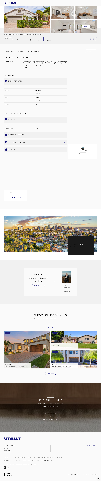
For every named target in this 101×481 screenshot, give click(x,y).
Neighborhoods (56, 3)
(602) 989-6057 (72, 3)
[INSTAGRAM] (85, 446)
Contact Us (64, 3)
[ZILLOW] (96, 446)
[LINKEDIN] (88, 446)
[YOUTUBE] (90, 446)
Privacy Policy (94, 474)
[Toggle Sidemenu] (96, 3)
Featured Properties (20, 457)
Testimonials (18, 460)
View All (86, 26)
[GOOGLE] (93, 446)
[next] (52, 326)
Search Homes (36, 3)
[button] (91, 51)
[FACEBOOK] (82, 446)
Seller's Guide (35, 460)
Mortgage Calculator (46, 460)
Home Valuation (46, 3)
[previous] (48, 326)
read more (72, 246)
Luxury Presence (75, 474)
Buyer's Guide (26, 460)
